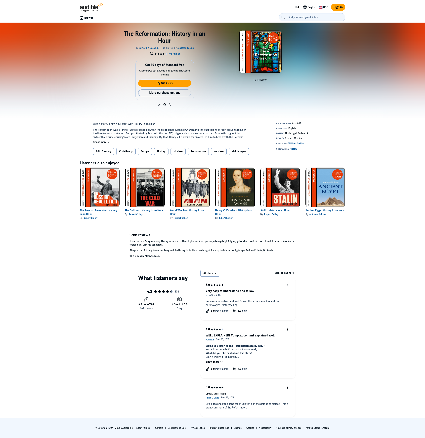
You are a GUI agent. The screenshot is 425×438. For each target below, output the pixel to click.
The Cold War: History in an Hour (144, 210)
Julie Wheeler (226, 218)
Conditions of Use (177, 428)
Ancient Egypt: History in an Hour (324, 210)
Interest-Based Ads (219, 428)
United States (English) (318, 428)
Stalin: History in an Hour (275, 210)
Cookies (250, 428)
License (238, 428)
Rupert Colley (90, 218)
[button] (159, 104)
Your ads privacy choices (288, 428)
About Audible (143, 428)
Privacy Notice (197, 428)
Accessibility (265, 428)
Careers (159, 428)
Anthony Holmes (317, 214)
